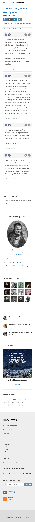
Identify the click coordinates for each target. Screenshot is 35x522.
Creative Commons (17, 254)
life (5, 399)
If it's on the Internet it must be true (19, 324)
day (22, 405)
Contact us (6, 433)
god (25, 399)
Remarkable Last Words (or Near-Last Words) (17, 473)
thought (11, 405)
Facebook (7, 444)
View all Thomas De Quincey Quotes (17, 23)
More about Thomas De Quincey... (17, 266)
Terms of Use (9, 517)
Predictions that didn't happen (18, 316)
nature (15, 399)
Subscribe (28, 484)
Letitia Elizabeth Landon (17, 380)
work (22, 402)
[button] (31, 2)
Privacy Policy (18, 517)
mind (17, 402)
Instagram (7, 446)
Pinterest (7, 452)
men (17, 405)
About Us (26, 517)
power (5, 402)
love (10, 399)
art (27, 402)
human (12, 402)
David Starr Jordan (26, 206)
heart (5, 405)
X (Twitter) (7, 449)
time (20, 399)
